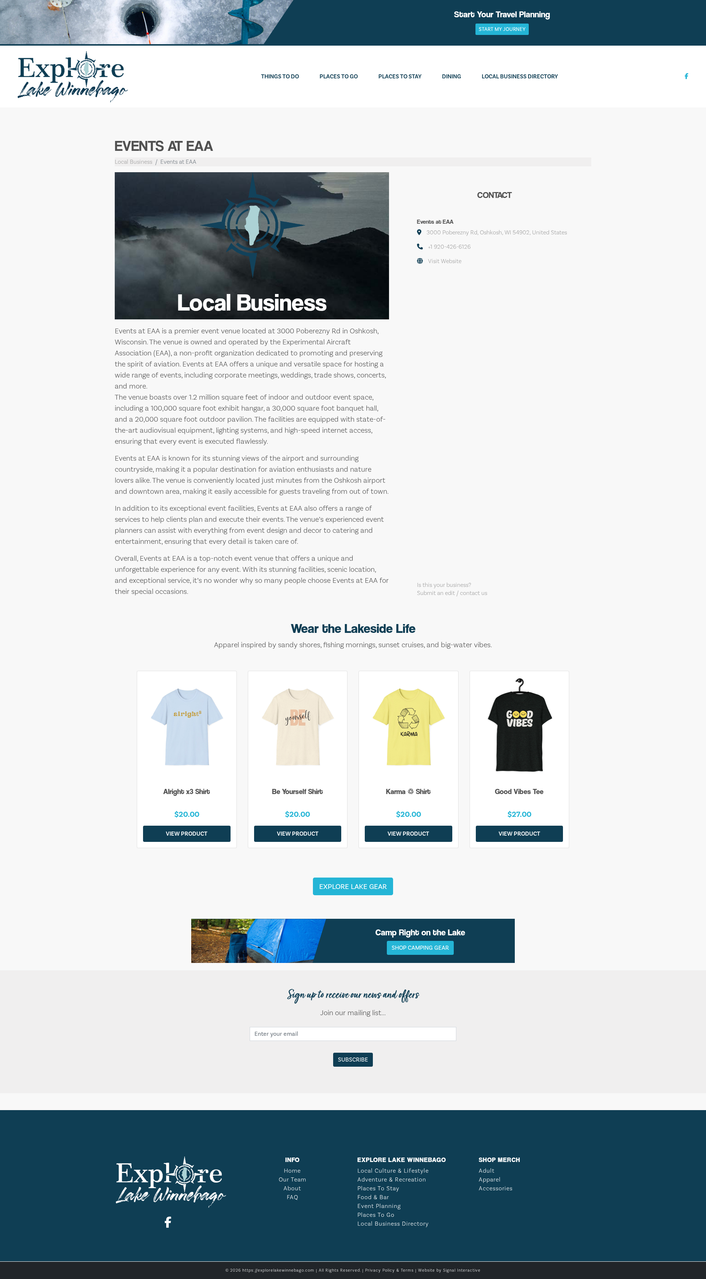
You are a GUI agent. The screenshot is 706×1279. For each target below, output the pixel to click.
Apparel (490, 1179)
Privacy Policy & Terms (389, 1270)
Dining (451, 76)
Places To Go (339, 76)
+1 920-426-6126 (449, 246)
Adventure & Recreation (391, 1179)
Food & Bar (373, 1197)
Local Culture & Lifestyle (393, 1170)
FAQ (292, 1197)
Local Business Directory (520, 76)
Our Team (292, 1179)
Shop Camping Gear (420, 947)
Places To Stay (399, 76)
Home (292, 1170)
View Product (186, 833)
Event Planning (379, 1205)
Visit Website (444, 261)
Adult (487, 1170)
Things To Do (280, 76)
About (292, 1188)
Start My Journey (502, 29)
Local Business (133, 161)
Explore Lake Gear (353, 886)
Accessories (496, 1188)
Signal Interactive (462, 1270)
